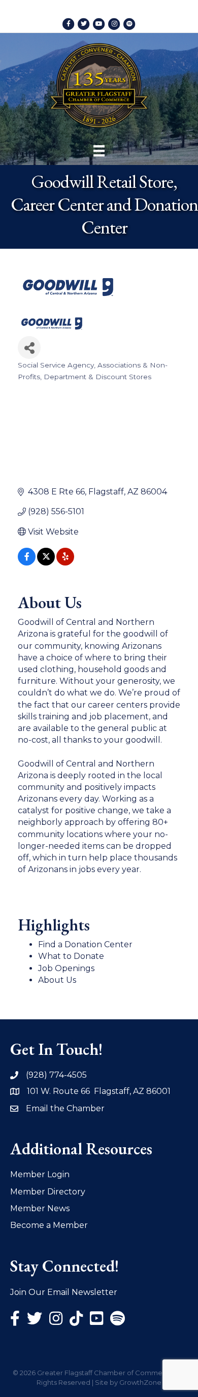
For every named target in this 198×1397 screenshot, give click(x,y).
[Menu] (99, 150)
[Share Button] (29, 347)
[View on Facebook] (27, 563)
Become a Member (49, 1225)
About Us (57, 980)
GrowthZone (140, 1382)
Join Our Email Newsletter (63, 1292)
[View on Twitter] (46, 563)
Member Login (40, 1174)
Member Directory (47, 1191)
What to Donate (71, 956)
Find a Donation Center (85, 944)
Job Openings (66, 968)
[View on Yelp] (65, 563)
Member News (40, 1208)
